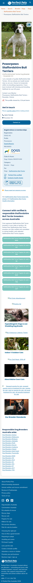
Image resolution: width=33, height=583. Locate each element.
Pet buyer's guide (7, 542)
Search (10, 9)
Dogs (29, 9)
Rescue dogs (6, 513)
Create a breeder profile (9, 549)
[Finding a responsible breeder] (16, 409)
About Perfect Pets (8, 482)
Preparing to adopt (8, 536)
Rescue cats (5, 516)
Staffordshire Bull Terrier (12, 11)
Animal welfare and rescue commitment (14, 487)
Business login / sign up (9, 557)
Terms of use (6, 496)
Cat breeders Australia (9, 507)
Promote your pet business (10, 554)
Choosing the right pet (9, 531)
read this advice (11, 111)
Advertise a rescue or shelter (11, 551)
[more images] (28, 24)
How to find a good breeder (11, 534)
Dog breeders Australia (9, 505)
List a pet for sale (7, 546)
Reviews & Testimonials (9, 490)
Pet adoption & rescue (9, 510)
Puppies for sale (7, 519)
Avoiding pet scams (8, 539)
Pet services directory (9, 524)
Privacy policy (6, 493)
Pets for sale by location (9, 527)
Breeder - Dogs (20, 9)
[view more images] (16, 40)
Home (3, 9)
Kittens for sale (6, 522)
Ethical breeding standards (10, 484)
